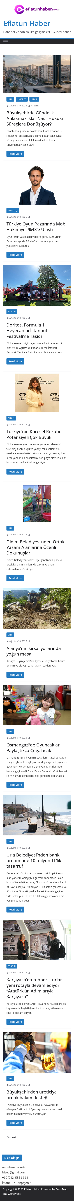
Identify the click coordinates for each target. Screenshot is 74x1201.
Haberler (21, 99)
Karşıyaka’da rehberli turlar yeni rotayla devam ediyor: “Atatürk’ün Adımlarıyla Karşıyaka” (34, 988)
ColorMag (61, 1189)
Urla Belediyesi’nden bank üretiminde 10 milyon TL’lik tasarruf (33, 860)
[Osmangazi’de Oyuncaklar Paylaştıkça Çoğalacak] (37, 705)
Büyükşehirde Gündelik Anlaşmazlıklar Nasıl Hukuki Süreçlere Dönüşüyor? (34, 118)
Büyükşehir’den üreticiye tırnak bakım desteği (31, 1094)
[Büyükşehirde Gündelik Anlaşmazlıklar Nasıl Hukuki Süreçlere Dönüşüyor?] (37, 74)
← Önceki (9, 1137)
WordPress (14, 1193)
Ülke (10, 99)
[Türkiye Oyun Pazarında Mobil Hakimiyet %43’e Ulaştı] (37, 184)
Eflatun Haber (26, 23)
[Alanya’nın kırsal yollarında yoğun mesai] (37, 608)
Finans (11, 418)
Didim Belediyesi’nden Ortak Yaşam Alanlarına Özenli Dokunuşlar (35, 547)
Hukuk (34, 99)
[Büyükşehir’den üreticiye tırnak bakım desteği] (37, 1052)
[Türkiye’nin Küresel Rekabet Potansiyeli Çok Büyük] (37, 392)
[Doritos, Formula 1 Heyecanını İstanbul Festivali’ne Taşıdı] (37, 285)
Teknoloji (13, 210)
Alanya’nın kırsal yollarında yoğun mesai (33, 651)
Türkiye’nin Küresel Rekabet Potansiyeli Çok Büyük (34, 434)
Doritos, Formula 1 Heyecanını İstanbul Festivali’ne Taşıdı (26, 330)
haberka (35, 105)
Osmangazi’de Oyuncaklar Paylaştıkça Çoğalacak (33, 747)
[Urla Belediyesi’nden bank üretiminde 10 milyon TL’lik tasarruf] (37, 815)
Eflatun (12, 311)
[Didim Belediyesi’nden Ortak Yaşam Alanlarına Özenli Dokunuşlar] (37, 502)
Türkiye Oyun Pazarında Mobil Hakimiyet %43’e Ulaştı (37, 226)
